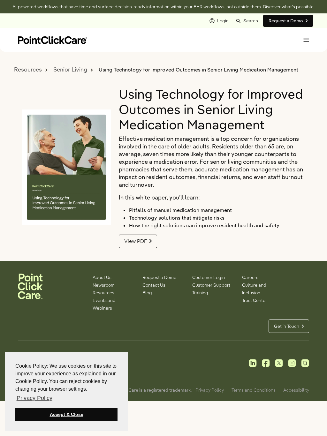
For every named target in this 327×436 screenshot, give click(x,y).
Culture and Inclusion (254, 289)
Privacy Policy (209, 390)
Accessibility (296, 390)
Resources (28, 69)
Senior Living (70, 69)
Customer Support (211, 285)
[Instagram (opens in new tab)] (292, 362)
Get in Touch (286, 326)
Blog (147, 293)
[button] (247, 21)
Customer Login (208, 277)
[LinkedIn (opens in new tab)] (253, 362)
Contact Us (153, 285)
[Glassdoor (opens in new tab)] (305, 362)
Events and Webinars (104, 304)
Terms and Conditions (254, 390)
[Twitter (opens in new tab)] (279, 362)
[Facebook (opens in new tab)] (266, 362)
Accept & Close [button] (66, 414)
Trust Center (254, 300)
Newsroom (104, 285)
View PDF (135, 241)
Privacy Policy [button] (34, 398)
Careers (250, 277)
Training (200, 293)
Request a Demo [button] (286, 21)
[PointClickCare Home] (52, 39)
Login (223, 21)
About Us (102, 277)
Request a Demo (159, 277)
